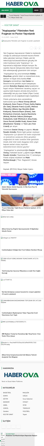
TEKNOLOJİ (26, 408)
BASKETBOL (7, 393)
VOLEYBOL (26, 411)
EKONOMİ (6, 402)
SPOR (24, 405)
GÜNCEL (5, 408)
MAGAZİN (26, 393)
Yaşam (25, 414)
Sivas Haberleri (28, 399)
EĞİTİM (5, 399)
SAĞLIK (25, 396)
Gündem (6, 411)
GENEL (5, 405)
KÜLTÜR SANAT (11, 25)
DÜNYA (5, 396)
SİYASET (25, 402)
